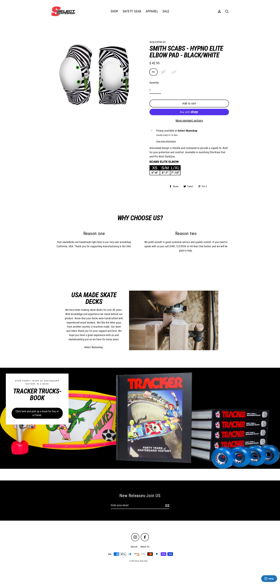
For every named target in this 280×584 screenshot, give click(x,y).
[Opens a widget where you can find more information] (269, 579)
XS (153, 72)
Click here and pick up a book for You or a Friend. (37, 413)
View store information (166, 141)
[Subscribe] (166, 505)
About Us (144, 546)
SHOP (114, 11)
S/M (163, 72)
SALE (165, 11)
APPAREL (152, 11)
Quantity (154, 82)
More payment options (189, 120)
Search (134, 546)
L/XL (174, 72)
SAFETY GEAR (132, 11)
